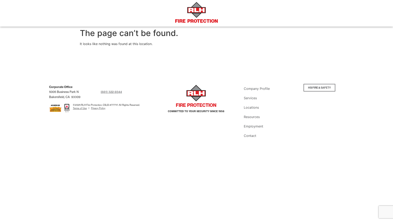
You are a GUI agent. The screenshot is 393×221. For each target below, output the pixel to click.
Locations (251, 107)
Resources (252, 117)
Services (250, 98)
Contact (250, 136)
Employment (253, 126)
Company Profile (257, 89)
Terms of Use (80, 108)
